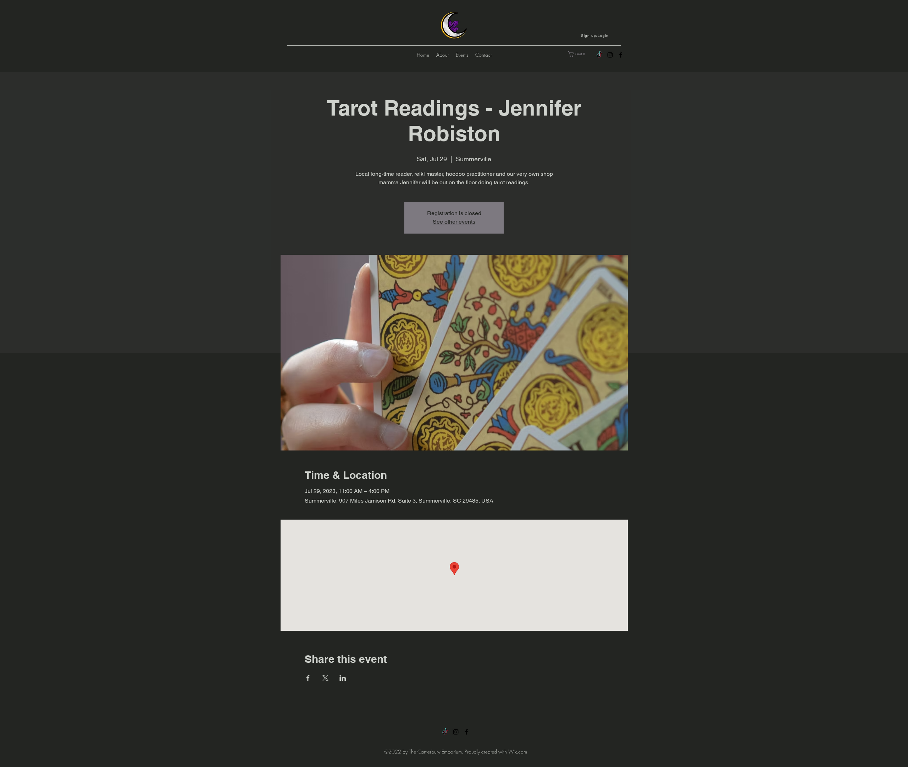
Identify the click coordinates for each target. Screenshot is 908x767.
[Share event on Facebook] (308, 678)
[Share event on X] (325, 678)
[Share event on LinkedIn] (342, 678)
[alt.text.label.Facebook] (620, 54)
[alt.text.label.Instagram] (610, 54)
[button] (595, 35)
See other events (454, 221)
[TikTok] (599, 54)
